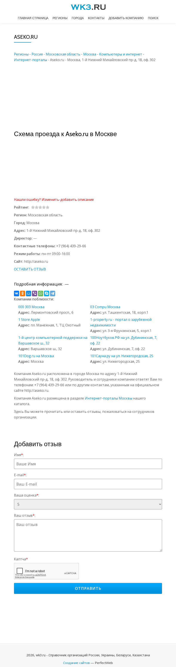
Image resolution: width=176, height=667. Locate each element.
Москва (89, 54)
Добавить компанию (126, 18)
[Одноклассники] (22, 293)
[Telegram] (52, 293)
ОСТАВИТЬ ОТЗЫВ (30, 269)
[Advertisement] (94, 93)
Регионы (60, 18)
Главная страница (33, 18)
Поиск (153, 18)
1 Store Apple (29, 319)
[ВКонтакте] (16, 293)
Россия (37, 54)
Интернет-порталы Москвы (108, 398)
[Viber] (34, 293)
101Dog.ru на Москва (36, 355)
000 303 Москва (31, 306)
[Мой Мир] (28, 293)
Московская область (63, 54)
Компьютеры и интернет (120, 54)
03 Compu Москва (105, 306)
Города (78, 18)
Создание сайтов (76, 663)
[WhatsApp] (40, 293)
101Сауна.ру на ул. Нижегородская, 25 (121, 355)
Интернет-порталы (30, 59)
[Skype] (46, 293)
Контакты (96, 18)
